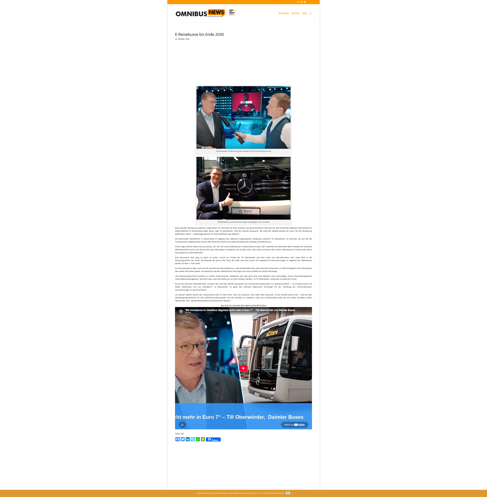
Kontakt (284, 13)
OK (288, 493)
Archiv (295, 13)
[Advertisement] (243, 66)
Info (304, 13)
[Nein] (484, 493)
